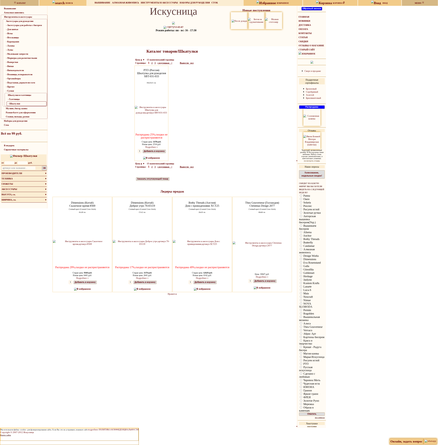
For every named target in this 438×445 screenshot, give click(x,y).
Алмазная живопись (125, 2)
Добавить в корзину (154, 151)
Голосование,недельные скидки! (311, 174)
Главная (304, 17)
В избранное (153, 158)
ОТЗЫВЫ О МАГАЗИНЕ (311, 45)
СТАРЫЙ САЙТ (307, 49)
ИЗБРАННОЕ (308, 53)
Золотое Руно (311, 400)
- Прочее (10, 86)
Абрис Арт (309, 333)
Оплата (303, 29)
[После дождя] (239, 20)
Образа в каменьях (306, 409)
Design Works (311, 255)
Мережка (308, 404)
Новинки (304, 21)
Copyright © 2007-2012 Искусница (17, 432)
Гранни (307, 390)
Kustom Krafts (311, 283)
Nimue (307, 300)
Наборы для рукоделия (195, 2)
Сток (214, 2)
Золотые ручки (312, 212)
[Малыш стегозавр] (273, 20)
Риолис (307, 205)
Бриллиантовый (313, 98)
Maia (306, 293)
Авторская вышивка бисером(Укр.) (307, 219)
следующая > (165, 63)
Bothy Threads (311, 239)
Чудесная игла (311, 383)
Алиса (307, 323)
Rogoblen (308, 313)
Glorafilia (308, 269)
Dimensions (309, 259)
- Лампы (10, 45)
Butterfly (308, 242)
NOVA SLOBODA (305, 305)
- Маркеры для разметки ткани (21, 58)
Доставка (305, 25)
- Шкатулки (14, 103)
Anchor (307, 235)
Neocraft (308, 296)
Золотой (310, 95)
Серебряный (312, 92)
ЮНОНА (308, 387)
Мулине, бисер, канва (16, 108)
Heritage (308, 276)
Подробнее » (151, 147)
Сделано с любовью (307, 375)
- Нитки (10, 66)
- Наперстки (12, 62)
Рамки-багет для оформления (21, 112)
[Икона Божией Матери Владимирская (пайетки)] (311, 140)
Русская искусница (305, 369)
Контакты (305, 33)
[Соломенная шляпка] (311, 117)
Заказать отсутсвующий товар (152, 179)
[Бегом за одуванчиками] (256, 20)
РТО (306, 363)
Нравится (172, 294)
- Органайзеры (13, 78)
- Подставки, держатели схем (20, 82)
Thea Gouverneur (313, 326)
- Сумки (10, 91)
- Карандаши (12, 41)
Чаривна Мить (311, 380)
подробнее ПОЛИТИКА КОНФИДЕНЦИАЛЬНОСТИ (113, 429)
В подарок (9, 145)
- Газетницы (14, 99)
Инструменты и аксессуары (159, 2)
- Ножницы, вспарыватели (19, 74)
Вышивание (102, 2)
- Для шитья (12, 29)
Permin (307, 310)
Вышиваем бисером (307, 227)
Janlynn (307, 279)
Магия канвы (311, 353)
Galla (306, 266)
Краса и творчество (305, 342)
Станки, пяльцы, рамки (17, 116)
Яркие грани (310, 393)
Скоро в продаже (313, 71)
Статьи (303, 37)
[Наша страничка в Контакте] (312, 62)
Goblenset (308, 272)
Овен (306, 199)
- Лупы (9, 50)
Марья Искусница (313, 356)
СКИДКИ (303, 41)
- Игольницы (12, 37)
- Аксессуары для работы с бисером (24, 25)
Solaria (307, 202)
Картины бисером (313, 337)
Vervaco (307, 330)
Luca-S (307, 290)
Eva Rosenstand (312, 262)
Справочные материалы (16, 149)
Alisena (307, 232)
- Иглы (9, 33)
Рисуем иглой (311, 209)
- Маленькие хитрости (17, 54)
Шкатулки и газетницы (19, 95)
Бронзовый (311, 88)
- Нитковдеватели (15, 70)
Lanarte (307, 286)
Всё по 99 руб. (11, 133)
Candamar (308, 245)
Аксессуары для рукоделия (19, 21)
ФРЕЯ (307, 397)
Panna (306, 195)
